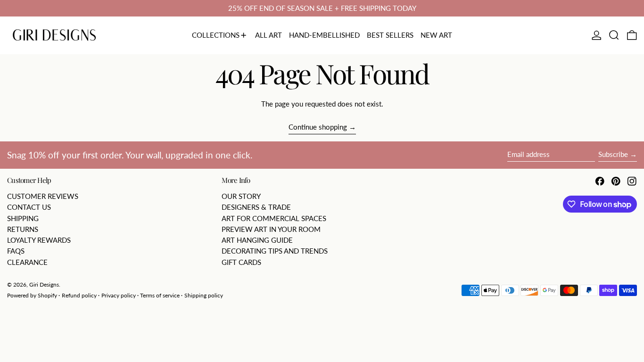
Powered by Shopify (32, 295)
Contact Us (29, 207)
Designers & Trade (256, 207)
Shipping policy (203, 295)
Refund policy (79, 295)
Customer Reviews (42, 196)
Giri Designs (44, 284)
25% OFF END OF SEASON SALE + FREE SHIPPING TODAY (322, 8)
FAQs (16, 251)
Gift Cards (241, 262)
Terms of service (160, 295)
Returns (22, 229)
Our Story (241, 196)
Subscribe (613, 154)
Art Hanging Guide (257, 240)
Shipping (23, 218)
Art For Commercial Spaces (274, 218)
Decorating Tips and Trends (275, 251)
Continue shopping (318, 127)
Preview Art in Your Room (271, 229)
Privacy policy (118, 295)
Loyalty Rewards (39, 240)
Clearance (27, 262)
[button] (614, 35)
